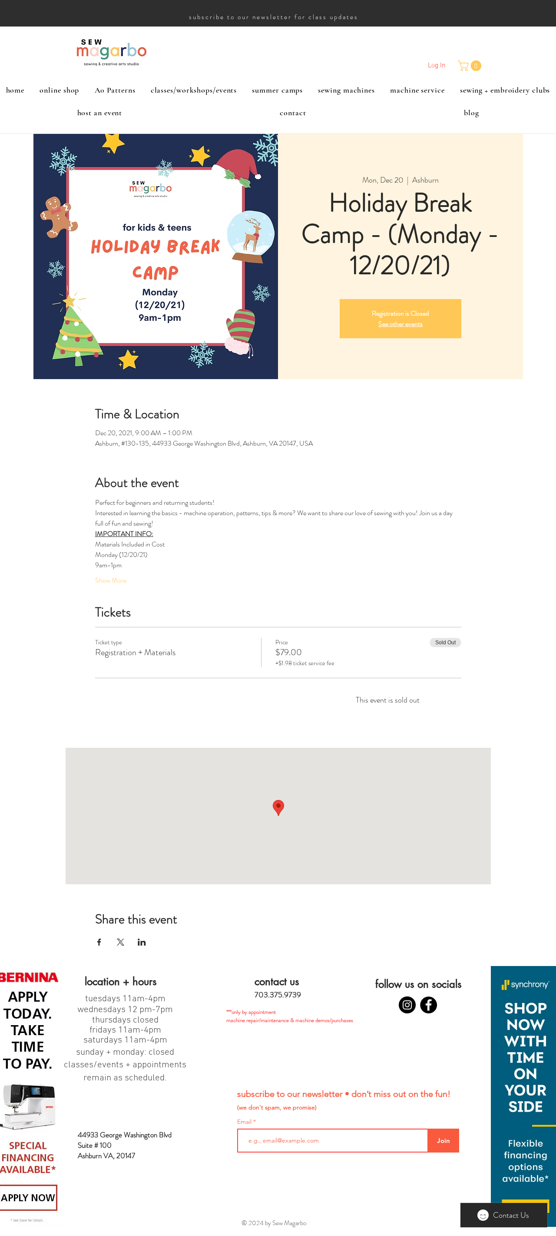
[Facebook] (428, 1004)
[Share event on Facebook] (99, 942)
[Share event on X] (120, 942)
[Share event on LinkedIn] (142, 942)
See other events (400, 324)
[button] (471, 65)
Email (245, 1122)
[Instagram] (407, 1004)
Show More (110, 580)
